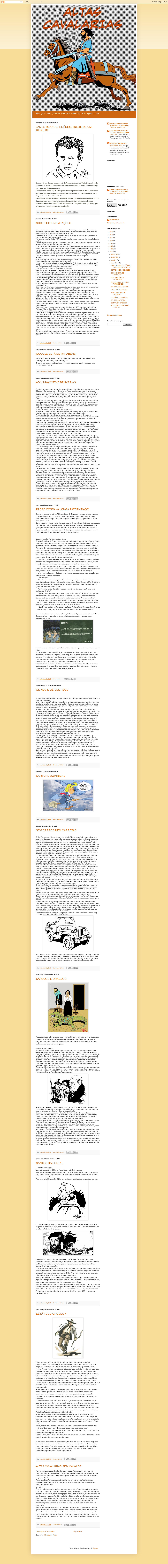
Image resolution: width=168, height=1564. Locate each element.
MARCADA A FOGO (116, 145)
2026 (111, 232)
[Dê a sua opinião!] (70, 212)
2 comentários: (57, 343)
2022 (111, 240)
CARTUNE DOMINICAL (50, 775)
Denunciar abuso (114, 315)
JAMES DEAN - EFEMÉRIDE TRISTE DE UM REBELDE (121, 266)
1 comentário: (57, 679)
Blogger (95, 1548)
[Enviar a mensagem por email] (67, 212)
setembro (114, 263)
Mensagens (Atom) (50, 1535)
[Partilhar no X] (72, 212)
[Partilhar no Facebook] (74, 212)
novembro (114, 257)
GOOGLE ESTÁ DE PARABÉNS (56, 353)
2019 (111, 249)
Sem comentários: (58, 212)
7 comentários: (57, 1524)
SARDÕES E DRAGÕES (51, 978)
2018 (111, 252)
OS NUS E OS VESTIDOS (52, 689)
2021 (111, 243)
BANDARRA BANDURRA (119, 123)
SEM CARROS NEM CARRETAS (56, 830)
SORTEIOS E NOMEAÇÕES (53, 223)
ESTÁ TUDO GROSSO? (51, 1313)
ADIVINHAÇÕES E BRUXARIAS (56, 382)
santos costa (114, 220)
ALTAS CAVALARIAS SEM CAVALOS (58, 1466)
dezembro (114, 254)
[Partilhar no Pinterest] (77, 212)
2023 (111, 237)
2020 (111, 246)
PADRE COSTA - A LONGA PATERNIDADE (62, 509)
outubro (114, 260)
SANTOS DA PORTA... (50, 1163)
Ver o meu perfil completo (115, 223)
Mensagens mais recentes (45, 1531)
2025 (111, 234)
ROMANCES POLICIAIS (118, 143)
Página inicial (77, 1531)
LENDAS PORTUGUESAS (119, 131)
